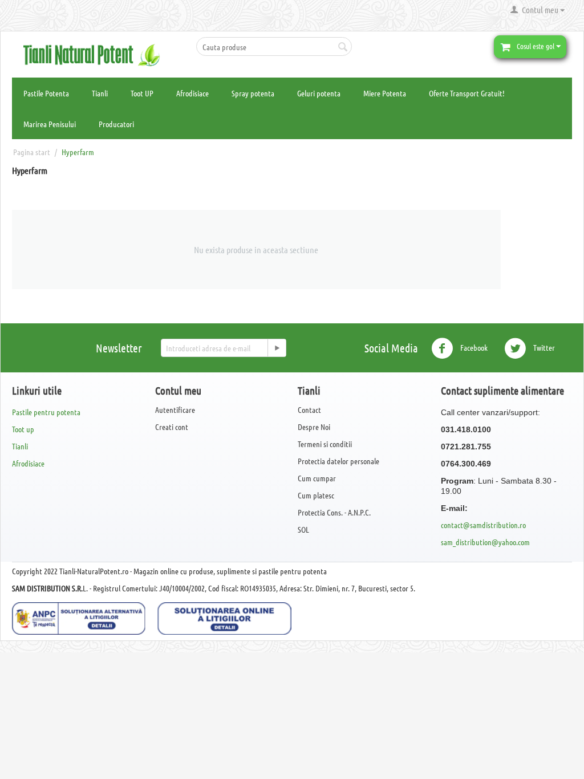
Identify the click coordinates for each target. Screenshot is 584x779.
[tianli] (95, 53)
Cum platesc (316, 495)
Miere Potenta (384, 93)
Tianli (100, 93)
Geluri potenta (318, 93)
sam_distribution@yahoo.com (485, 542)
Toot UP (142, 93)
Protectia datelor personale (338, 461)
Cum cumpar (317, 478)
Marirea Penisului (49, 124)
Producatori (116, 124)
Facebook (473, 347)
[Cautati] (343, 47)
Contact (309, 409)
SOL (303, 529)
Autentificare (175, 409)
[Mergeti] (276, 347)
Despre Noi (314, 426)
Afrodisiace (192, 93)
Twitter (543, 347)
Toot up (23, 429)
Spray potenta (253, 93)
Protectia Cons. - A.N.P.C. (334, 512)
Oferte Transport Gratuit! (467, 93)
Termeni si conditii (325, 444)
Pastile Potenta (46, 93)
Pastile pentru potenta (46, 412)
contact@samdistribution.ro (483, 525)
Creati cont (171, 426)
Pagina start (31, 152)
